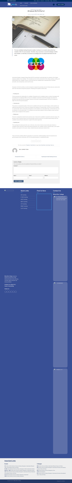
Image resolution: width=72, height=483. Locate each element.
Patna (42, 468)
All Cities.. (15, 473)
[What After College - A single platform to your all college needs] (12, 4)
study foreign (48, 145)
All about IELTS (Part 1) (19, 156)
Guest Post (55, 0)
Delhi (26, 468)
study (40, 145)
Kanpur (13, 467)
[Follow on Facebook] (57, 0)
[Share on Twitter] (34, 141)
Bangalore (22, 468)
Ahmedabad (9, 467)
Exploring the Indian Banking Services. (49, 156)
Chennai (15, 468)
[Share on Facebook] (32, 141)
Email (30, 175)
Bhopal (29, 471)
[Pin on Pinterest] (38, 141)
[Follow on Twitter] (10, 292)
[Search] (54, 4)
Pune (54, 470)
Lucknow (38, 468)
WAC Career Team (41, 14)
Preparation (32, 9)
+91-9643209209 (60, 283)
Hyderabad (29, 468)
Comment (16, 165)
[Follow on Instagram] (58, 0)
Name (15, 175)
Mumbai (11, 468)
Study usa (52, 145)
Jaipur (5, 467)
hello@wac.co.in (59, 369)
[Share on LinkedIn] (40, 141)
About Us (38, 0)
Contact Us (42, 0)
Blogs (51, 0)
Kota (8, 468)
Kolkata (33, 468)
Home (35, 0)
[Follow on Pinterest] (12, 292)
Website (46, 175)
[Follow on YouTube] (16, 292)
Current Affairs (47, 0)
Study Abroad (39, 9)
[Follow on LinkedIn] (14, 292)
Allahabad (33, 471)
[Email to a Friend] (36, 141)
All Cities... (17, 467)
